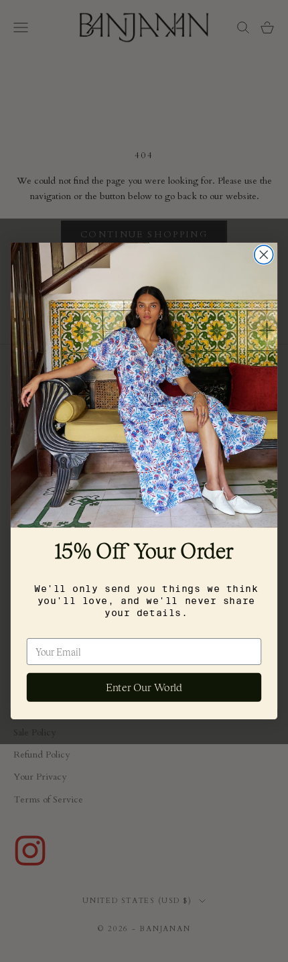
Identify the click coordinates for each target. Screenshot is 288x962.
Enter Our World (144, 687)
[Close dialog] (264, 254)
